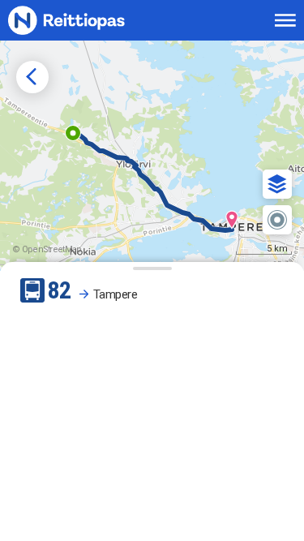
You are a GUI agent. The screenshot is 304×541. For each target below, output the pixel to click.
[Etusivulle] (86, 21)
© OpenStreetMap (47, 249)
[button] (277, 184)
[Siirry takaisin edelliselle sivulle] (32, 77)
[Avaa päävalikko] (285, 20)
